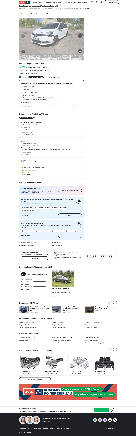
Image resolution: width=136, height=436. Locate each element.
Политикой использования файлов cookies (60, 411)
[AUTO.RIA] (24, 2)
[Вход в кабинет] (101, 2)
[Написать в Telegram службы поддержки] (95, 420)
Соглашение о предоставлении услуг (30, 428)
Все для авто (57, 2)
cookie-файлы (33, 411)
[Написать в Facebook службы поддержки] (100, 420)
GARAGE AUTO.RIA (70, 2)
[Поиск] (92, 2)
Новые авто (47, 2)
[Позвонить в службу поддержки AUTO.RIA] (115, 420)
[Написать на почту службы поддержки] (110, 420)
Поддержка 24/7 (83, 2)
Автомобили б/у (37, 2)
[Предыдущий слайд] (23, 36)
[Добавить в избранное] (96, 2)
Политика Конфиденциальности (52, 428)
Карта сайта (67, 428)
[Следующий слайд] (80, 36)
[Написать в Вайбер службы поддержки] (105, 420)
